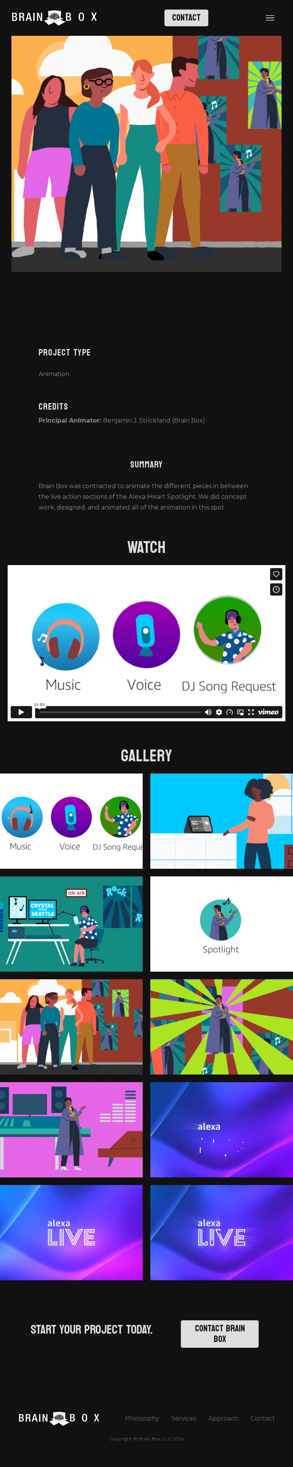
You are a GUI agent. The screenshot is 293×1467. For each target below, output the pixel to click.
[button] (270, 18)
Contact (263, 1418)
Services (183, 1418)
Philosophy (142, 1418)
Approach (223, 1418)
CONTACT (186, 18)
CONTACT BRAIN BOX (220, 1333)
